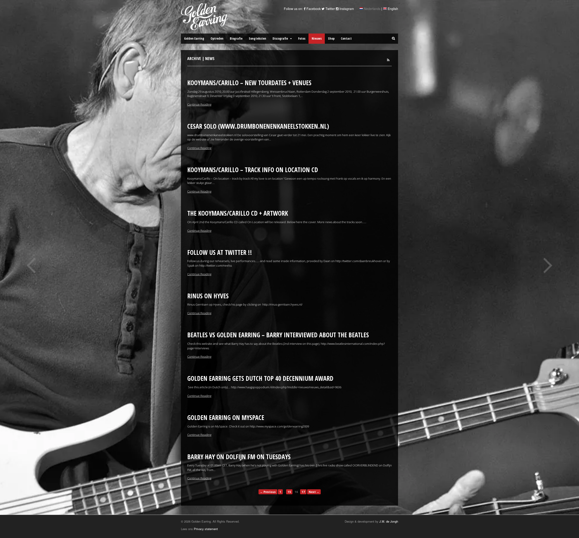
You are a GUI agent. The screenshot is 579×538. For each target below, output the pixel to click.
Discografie (280, 38)
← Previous (268, 492)
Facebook (313, 8)
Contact (346, 38)
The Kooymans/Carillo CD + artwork (237, 213)
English (393, 8)
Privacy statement (206, 529)
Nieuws (317, 38)
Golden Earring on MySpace (225, 417)
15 (289, 492)
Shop (331, 38)
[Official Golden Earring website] (205, 28)
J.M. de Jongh (388, 521)
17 (303, 492)
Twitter (330, 8)
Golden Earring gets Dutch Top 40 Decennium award (260, 378)
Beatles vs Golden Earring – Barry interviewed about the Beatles (278, 335)
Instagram (346, 8)
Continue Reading (199, 104)
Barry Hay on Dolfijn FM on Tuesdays (239, 456)
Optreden (217, 38)
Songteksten (257, 38)
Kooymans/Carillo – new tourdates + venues (249, 82)
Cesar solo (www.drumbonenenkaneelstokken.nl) (258, 126)
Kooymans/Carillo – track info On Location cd (252, 169)
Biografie (236, 38)
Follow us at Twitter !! (219, 252)
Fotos (301, 38)
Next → (314, 492)
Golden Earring (194, 38)
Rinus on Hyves (208, 296)
